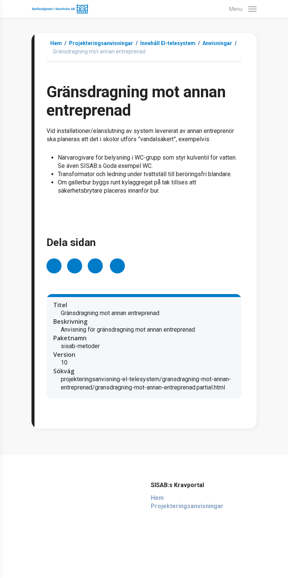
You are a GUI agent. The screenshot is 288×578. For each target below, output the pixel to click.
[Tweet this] (74, 265)
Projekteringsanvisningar (187, 506)
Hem (56, 43)
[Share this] (54, 265)
